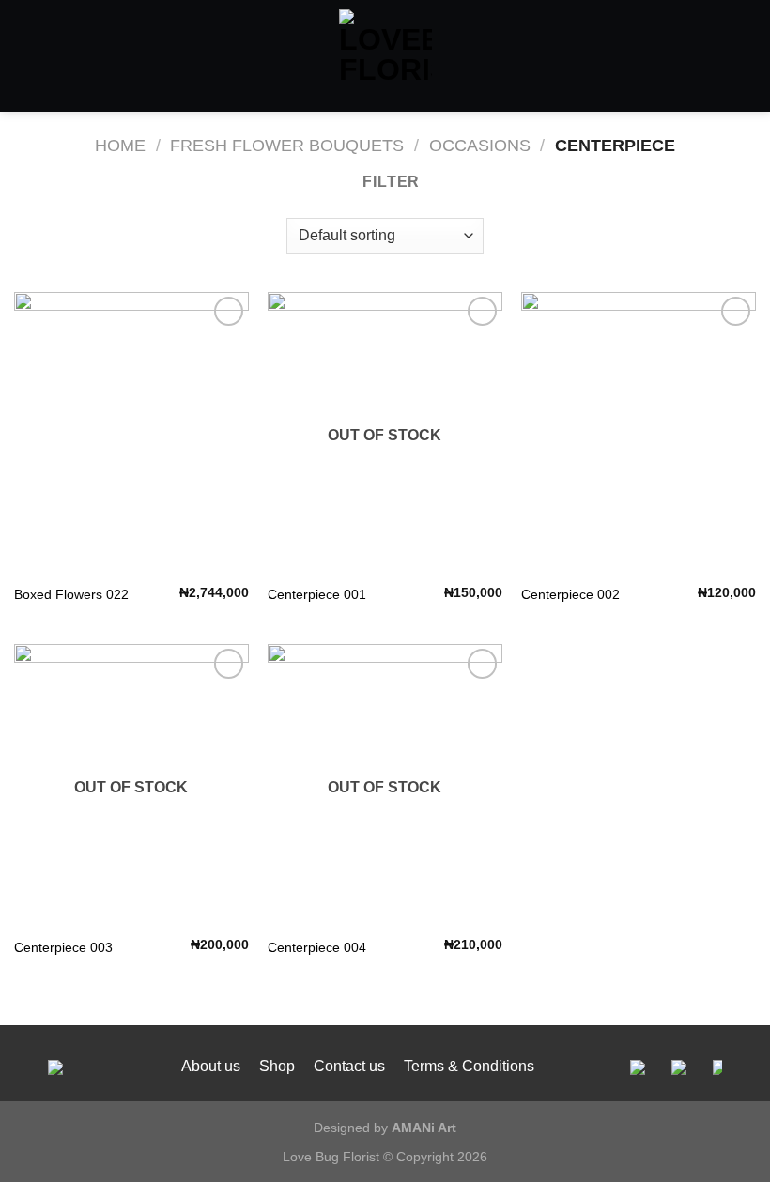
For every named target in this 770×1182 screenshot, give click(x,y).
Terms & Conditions (469, 1066)
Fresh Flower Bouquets (287, 145)
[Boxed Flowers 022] (131, 433)
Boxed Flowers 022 (71, 594)
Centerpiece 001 (317, 594)
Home (120, 145)
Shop (277, 1066)
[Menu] (25, 56)
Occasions (480, 145)
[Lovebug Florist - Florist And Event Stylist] (385, 56)
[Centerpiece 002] (638, 433)
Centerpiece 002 (570, 594)
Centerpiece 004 (317, 947)
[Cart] (746, 56)
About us (210, 1066)
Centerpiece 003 (63, 947)
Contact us (349, 1066)
